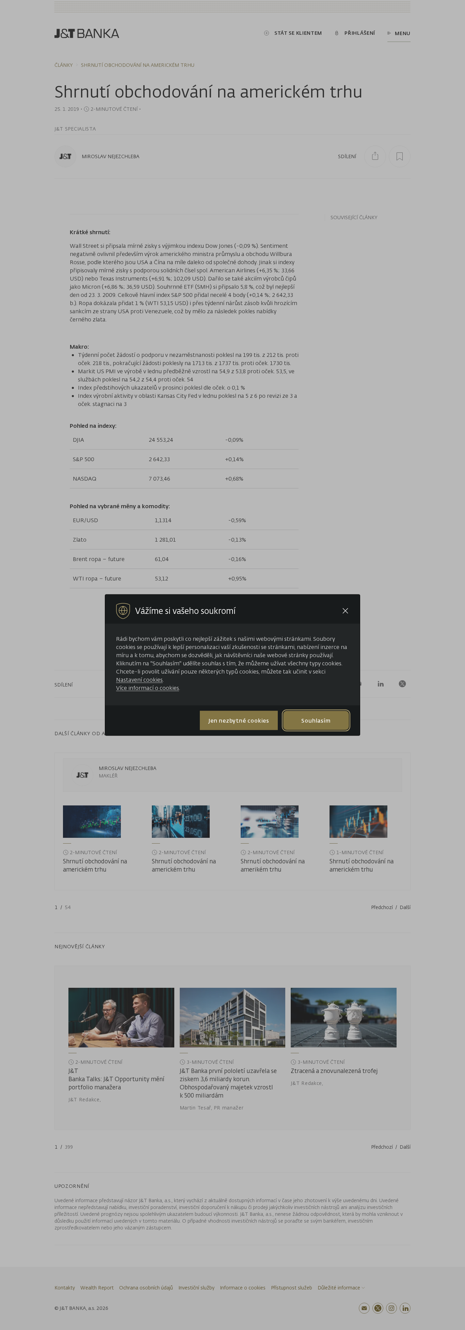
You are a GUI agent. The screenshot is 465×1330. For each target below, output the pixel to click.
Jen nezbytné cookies (238, 720)
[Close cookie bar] (345, 611)
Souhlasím (316, 720)
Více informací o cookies (147, 688)
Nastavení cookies (139, 679)
